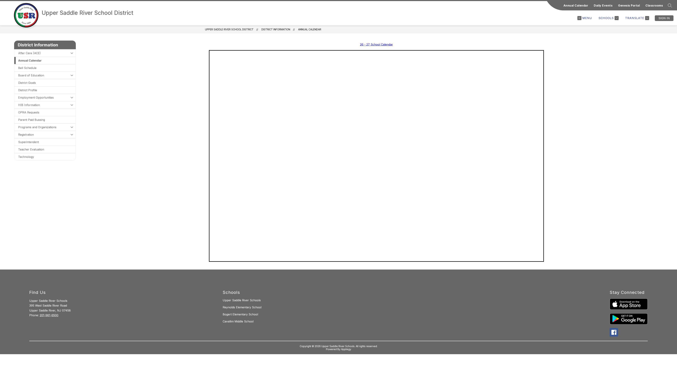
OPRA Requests (28, 112)
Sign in (664, 18)
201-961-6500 (49, 315)
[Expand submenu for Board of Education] (72, 75)
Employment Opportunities (36, 97)
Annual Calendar (575, 5)
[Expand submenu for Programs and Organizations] (72, 127)
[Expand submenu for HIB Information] (72, 104)
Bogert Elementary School (240, 314)
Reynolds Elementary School (242, 307)
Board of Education (31, 75)
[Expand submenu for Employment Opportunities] (72, 97)
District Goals (27, 82)
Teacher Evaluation (31, 149)
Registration (26, 134)
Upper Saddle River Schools (242, 300)
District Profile (27, 90)
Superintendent (28, 142)
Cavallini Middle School (238, 321)
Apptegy (346, 349)
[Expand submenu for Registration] (72, 134)
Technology (26, 157)
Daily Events (603, 5)
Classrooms (654, 5)
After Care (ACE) (29, 53)
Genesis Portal (629, 5)
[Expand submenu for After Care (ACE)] (72, 53)
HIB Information (29, 105)
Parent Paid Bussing (31, 120)
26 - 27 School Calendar (376, 44)
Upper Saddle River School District (229, 29)
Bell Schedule (27, 68)
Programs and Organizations (37, 127)
